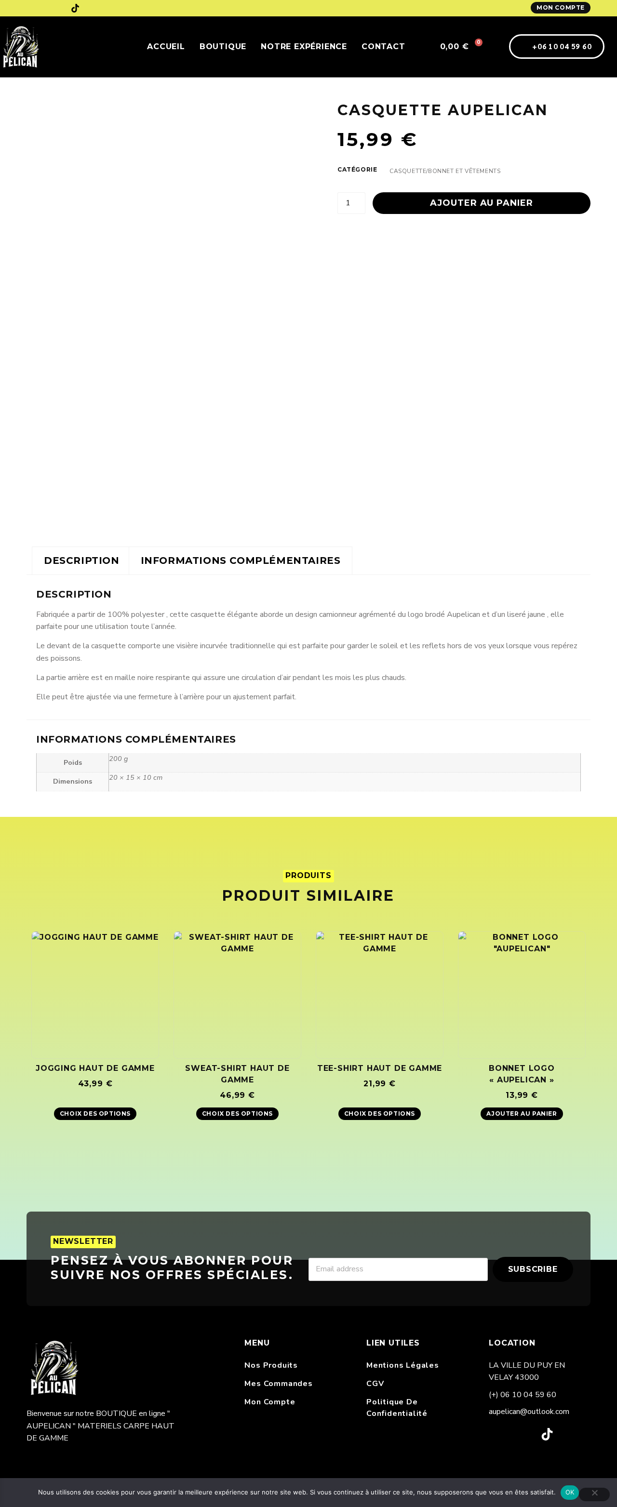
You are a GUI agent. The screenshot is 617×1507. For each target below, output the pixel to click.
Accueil (166, 46)
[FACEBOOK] (31, 8)
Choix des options (95, 1113)
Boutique (223, 46)
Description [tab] (82, 560)
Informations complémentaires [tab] (241, 560)
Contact (383, 46)
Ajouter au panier (481, 203)
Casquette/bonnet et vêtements (444, 171)
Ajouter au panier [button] (521, 1113)
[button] (422, 46)
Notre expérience (304, 46)
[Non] (594, 1494)
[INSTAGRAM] (53, 8)
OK (570, 1492)
